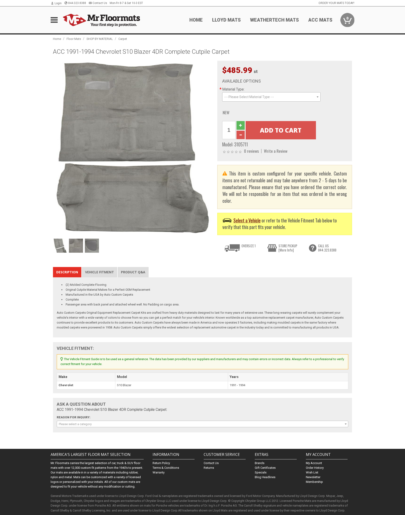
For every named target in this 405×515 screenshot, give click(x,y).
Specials (260, 472)
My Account (314, 463)
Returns (209, 467)
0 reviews (251, 151)
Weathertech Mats (274, 20)
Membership (314, 482)
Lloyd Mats (226, 20)
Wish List (312, 472)
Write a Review (275, 151)
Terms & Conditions (166, 467)
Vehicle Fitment (99, 272)
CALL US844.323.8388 (327, 247)
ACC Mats (320, 20)
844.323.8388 (77, 3)
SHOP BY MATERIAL (99, 39)
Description (67, 272)
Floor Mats (74, 39)
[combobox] (271, 97)
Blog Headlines (265, 477)
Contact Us (100, 3)
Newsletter (313, 477)
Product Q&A (133, 272)
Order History (315, 467)
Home (196, 20)
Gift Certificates (265, 467)
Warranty (159, 472)
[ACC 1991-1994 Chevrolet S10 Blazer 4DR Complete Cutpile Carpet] (132, 148)
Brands (259, 463)
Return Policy (161, 463)
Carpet (122, 39)
